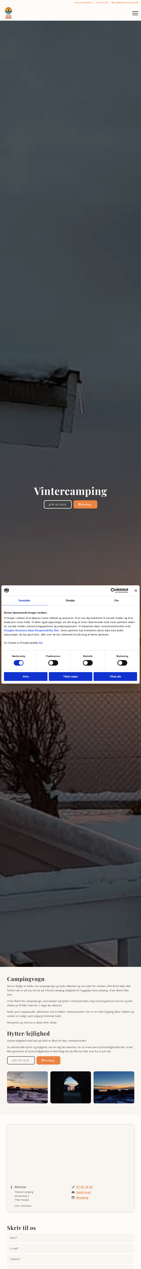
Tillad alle (115, 676)
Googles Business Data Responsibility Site (31, 630)
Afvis (26, 676)
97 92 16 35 (103, 2)
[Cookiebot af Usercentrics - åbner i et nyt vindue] (113, 590)
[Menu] (133, 13)
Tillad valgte (70, 676)
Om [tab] (116, 600)
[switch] (53, 663)
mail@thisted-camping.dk (125, 2)
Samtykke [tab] (24, 600)
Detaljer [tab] (70, 600)
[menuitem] (83, 2)
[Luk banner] (136, 590)
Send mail (83, 1192)
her (41, 642)
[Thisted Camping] (8, 13)
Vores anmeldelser (83, 2)
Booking (82, 1197)
